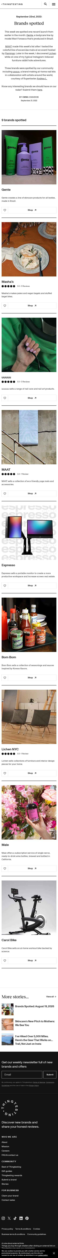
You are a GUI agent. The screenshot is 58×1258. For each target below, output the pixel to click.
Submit (50, 1074)
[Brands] (13, 4)
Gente (29, 35)
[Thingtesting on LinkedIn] (21, 1219)
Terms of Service (39, 1082)
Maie (5, 845)
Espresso (8, 565)
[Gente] (29, 157)
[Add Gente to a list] (4, 210)
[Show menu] (53, 4)
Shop (30, 210)
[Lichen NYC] (29, 717)
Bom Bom (9, 657)
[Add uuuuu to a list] (4, 398)
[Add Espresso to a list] (4, 585)
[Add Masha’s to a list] (4, 305)
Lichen (52, 53)
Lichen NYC (10, 749)
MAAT (8, 46)
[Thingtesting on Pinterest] (27, 1219)
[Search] (45, 4)
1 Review (24, 474)
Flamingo (10, 53)
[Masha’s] (29, 249)
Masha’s (8, 282)
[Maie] (29, 812)
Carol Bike (9, 940)
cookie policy (43, 1255)
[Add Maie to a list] (4, 868)
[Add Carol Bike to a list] (4, 960)
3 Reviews (25, 286)
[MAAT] (29, 437)
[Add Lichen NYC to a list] (4, 773)
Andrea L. (42, 78)
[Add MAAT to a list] (4, 493)
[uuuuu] (29, 345)
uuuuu (16, 71)
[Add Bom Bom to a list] (4, 677)
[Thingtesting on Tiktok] (15, 1219)
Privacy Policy (34, 1085)
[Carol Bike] (29, 908)
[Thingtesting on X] (9, 1219)
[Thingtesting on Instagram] (3, 1219)
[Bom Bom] (29, 625)
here (39, 90)
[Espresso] (29, 533)
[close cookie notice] (54, 1253)
